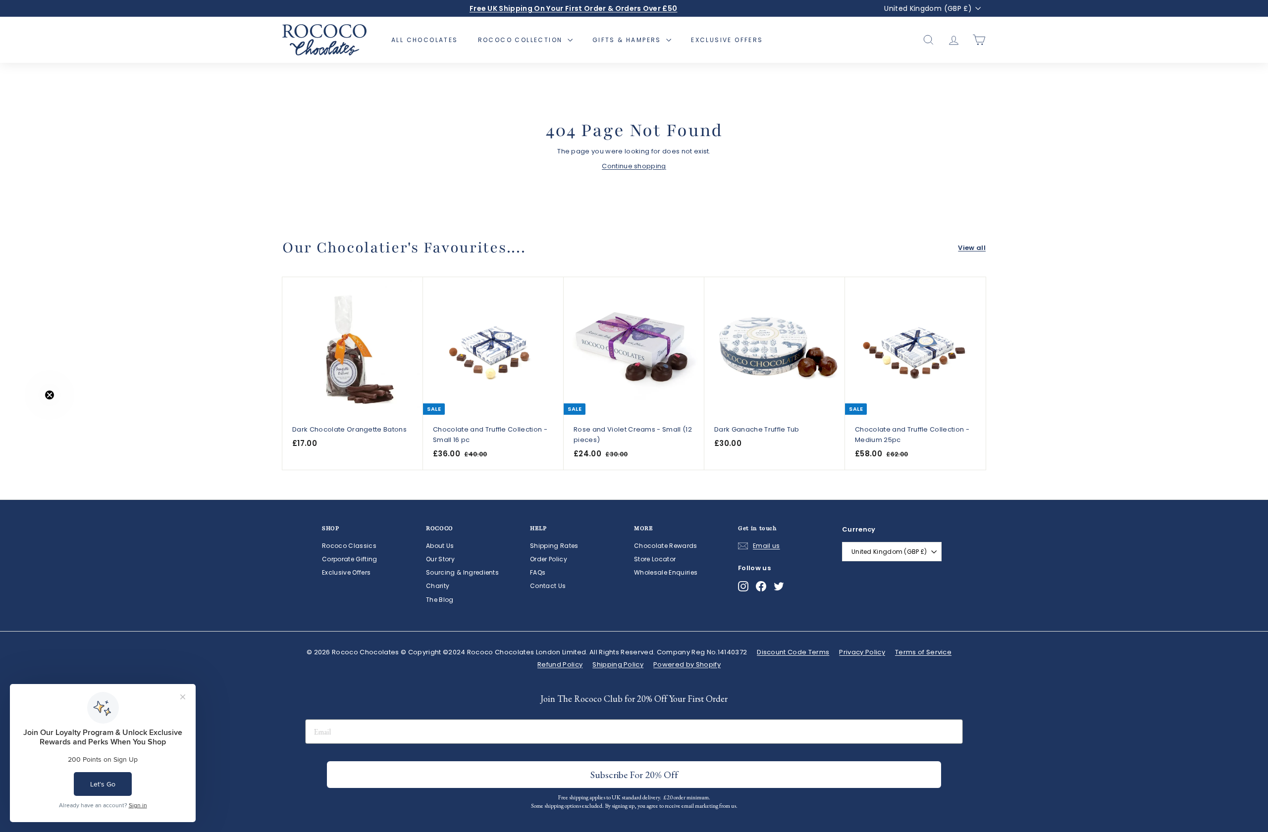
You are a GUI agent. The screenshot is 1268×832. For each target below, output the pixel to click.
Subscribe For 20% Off (634, 774)
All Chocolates (424, 40)
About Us (440, 545)
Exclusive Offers (727, 40)
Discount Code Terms (793, 652)
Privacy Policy (862, 652)
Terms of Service (923, 652)
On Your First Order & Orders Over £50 (574, 8)
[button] (28, 416)
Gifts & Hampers (628, 40)
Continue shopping (634, 166)
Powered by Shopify (687, 664)
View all (972, 247)
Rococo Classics (349, 545)
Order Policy (548, 559)
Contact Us (548, 586)
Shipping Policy (617, 664)
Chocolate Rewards (665, 545)
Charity (437, 586)
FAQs (537, 572)
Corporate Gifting (349, 559)
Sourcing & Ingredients (462, 572)
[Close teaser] (49, 395)
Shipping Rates (554, 545)
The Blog (440, 599)
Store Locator (655, 559)
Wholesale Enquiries (665, 572)
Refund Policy (559, 664)
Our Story (440, 559)
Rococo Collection (521, 40)
